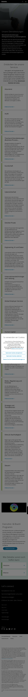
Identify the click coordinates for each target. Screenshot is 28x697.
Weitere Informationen (17, 348)
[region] (14, 348)
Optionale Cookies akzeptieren (14, 353)
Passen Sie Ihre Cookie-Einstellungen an (14, 359)
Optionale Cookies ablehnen (14, 356)
